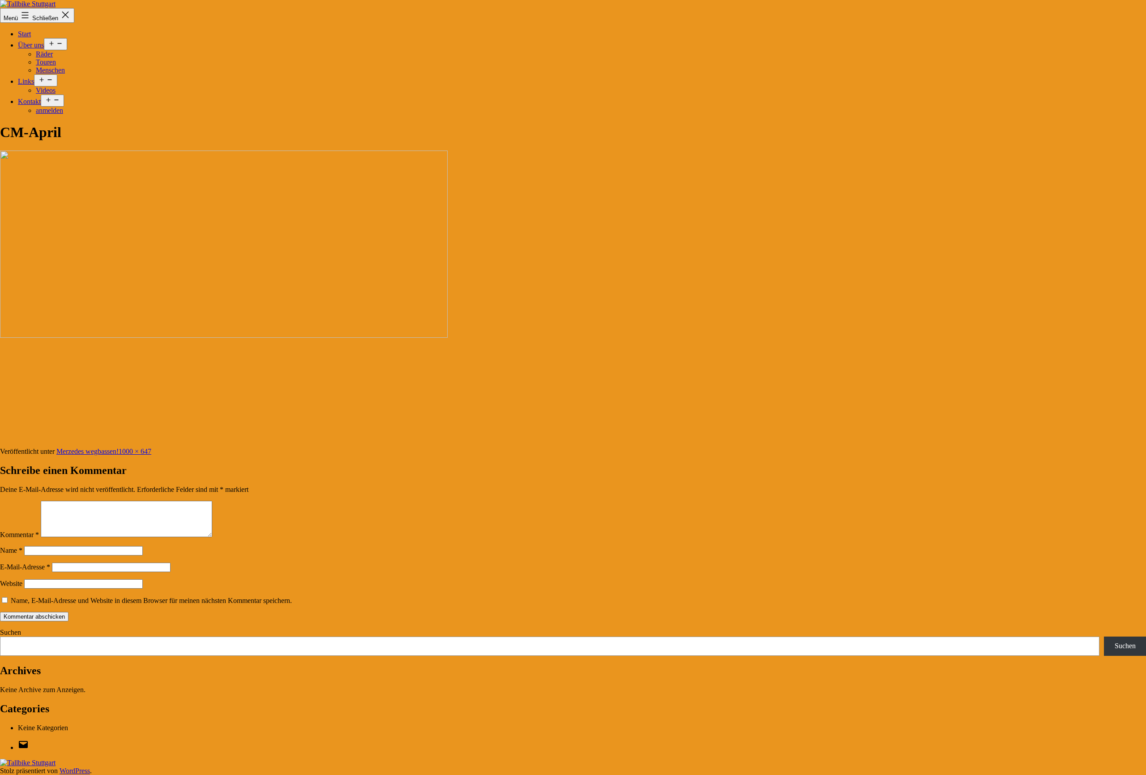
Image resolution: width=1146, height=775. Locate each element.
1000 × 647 (135, 451)
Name (11, 550)
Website (11, 583)
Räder (44, 54)
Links (26, 81)
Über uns (31, 45)
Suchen (10, 632)
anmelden (49, 110)
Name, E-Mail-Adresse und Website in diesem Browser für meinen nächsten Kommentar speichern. (151, 600)
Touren (46, 62)
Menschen (50, 70)
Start (24, 34)
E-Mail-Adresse (25, 567)
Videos (46, 90)
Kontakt (29, 101)
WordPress (75, 771)
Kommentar (19, 534)
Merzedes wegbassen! (87, 451)
